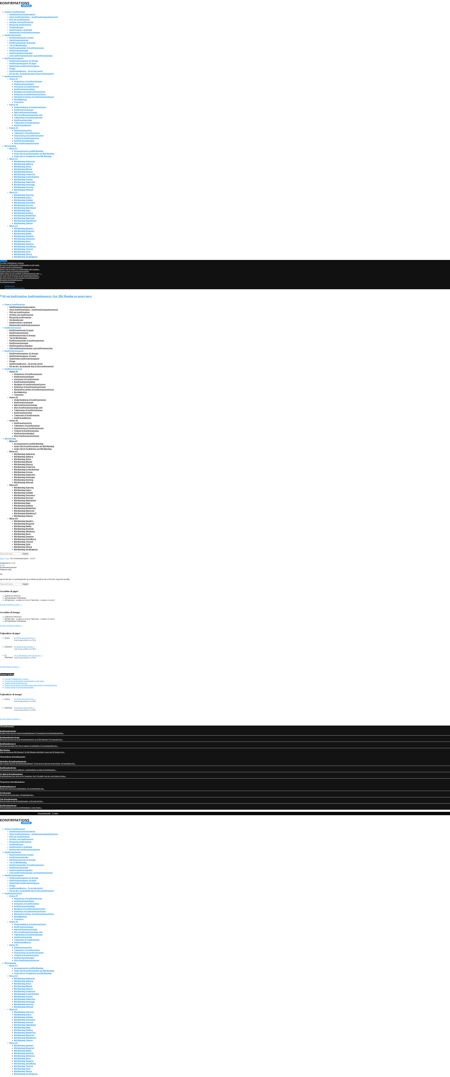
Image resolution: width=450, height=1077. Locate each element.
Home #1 (13, 79)
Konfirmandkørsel (22, 125)
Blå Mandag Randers (23, 228)
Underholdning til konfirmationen (30, 107)
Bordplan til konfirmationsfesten (29, 91)
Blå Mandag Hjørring (24, 195)
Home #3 (13, 128)
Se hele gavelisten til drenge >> (11, 626)
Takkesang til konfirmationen (28, 117)
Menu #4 (13, 226)
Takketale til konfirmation (26, 122)
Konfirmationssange (23, 110)
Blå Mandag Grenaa (23, 179)
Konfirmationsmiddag (24, 89)
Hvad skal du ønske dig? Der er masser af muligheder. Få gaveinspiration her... (29, 745)
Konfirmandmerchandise (21, 53)
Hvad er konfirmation (15, 12)
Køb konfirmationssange (25, 112)
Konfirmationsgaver (14, 58)
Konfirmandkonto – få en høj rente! (26, 71)
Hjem (2, 558)
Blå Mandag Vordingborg (26, 256)
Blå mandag (10, 146)
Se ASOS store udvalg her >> (25, 638)
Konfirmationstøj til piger (21, 37)
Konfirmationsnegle (18, 50)
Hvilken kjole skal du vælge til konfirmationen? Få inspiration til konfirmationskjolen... (32, 732)
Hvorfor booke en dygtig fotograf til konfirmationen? (19, 278)
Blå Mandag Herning (23, 187)
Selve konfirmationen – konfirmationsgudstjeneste (33, 17)
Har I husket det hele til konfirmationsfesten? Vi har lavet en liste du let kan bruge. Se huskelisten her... (38, 762)
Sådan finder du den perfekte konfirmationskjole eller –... (21, 274)
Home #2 (13, 104)
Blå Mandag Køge (22, 210)
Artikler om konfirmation (21, 22)
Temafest (19, 102)
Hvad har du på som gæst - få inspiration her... (17, 794)
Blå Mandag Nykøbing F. (25, 220)
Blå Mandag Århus (22, 166)
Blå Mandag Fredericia (24, 174)
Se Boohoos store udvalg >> (24, 647)
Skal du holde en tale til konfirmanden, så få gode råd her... (21, 800)
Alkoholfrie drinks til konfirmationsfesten (34, 97)
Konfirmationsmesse (7, 282)
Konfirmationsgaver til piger (22, 63)
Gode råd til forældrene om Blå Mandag (33, 156)
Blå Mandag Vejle (22, 251)
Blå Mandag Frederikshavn (26, 177)
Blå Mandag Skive (22, 241)
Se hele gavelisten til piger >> (11, 605)
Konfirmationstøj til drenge (22, 42)
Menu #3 (13, 192)
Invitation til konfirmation (26, 86)
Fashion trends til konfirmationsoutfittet (14, 271)
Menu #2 (13, 159)
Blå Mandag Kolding (23, 213)
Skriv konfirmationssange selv (28, 115)
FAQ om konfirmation (19, 19)
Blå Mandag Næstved (24, 218)
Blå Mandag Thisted (23, 249)
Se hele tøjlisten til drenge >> (11, 719)
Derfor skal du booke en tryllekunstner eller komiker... (20, 269)
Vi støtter (55, 813)
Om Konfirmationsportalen (15, 288)
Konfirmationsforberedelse (22, 14)
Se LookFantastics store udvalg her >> (28, 656)
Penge (12, 68)
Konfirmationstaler (23, 120)
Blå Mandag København (25, 207)
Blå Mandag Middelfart (25, 215)
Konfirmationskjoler (18, 40)
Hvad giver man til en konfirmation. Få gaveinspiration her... (22, 788)
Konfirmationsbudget (24, 140)
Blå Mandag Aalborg (23, 164)
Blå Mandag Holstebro (24, 202)
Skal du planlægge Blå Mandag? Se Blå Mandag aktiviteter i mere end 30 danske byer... (32, 751)
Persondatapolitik (44, 813)
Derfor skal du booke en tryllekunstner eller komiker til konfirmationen (31, 685)
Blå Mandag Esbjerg (23, 171)
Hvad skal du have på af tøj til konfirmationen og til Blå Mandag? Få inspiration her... (31, 738)
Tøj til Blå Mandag (18, 45)
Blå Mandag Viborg (23, 254)
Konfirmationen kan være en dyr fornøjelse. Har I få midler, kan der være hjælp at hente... (33, 775)
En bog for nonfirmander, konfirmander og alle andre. (20, 265)
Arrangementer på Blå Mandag (28, 151)
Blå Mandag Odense (23, 223)
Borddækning (20, 99)
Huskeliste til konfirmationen (28, 81)
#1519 (2, 565)
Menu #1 (13, 148)
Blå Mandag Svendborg (25, 246)
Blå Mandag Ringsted (24, 231)
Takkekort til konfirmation (27, 133)
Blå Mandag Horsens (23, 205)
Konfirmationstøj (13, 35)
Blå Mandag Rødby (22, 233)
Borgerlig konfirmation (20, 24)
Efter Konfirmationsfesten (26, 143)
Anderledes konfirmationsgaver (24, 66)
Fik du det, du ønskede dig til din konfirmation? (31, 73)
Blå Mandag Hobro (22, 197)
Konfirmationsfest (13, 76)
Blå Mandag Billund (23, 169)
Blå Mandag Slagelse (24, 244)
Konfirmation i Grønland (20, 30)
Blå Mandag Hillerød (23, 189)
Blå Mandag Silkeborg (24, 238)
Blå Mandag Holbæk (23, 200)
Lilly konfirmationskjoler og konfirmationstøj (30, 55)
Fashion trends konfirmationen (11, 267)
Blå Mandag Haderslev (24, 182)
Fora (7, 558)
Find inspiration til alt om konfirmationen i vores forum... (21, 807)
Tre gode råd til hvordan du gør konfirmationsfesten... (19, 276)
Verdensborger (16, 27)
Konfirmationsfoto (23, 130)
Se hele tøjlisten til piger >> (10, 667)
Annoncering (9, 286)
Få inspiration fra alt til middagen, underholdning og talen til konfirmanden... (28, 769)
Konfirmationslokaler (24, 84)
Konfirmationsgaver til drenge (23, 61)
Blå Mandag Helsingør (24, 184)
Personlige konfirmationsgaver (11, 280)
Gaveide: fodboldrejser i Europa (12, 263)
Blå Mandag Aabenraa (24, 161)
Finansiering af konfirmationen (29, 135)
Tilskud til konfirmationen (26, 138)
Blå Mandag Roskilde (24, 236)
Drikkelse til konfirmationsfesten (30, 94)
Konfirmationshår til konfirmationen (26, 48)
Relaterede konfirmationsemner (24, 32)
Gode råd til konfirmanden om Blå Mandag (34, 153)
